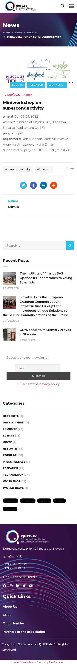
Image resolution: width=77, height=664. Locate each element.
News (18, 32)
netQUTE (10, 448)
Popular (10, 455)
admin (28, 94)
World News (13, 488)
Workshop (57, 84)
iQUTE (7, 442)
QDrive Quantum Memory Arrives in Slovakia (45, 332)
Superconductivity (17, 169)
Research (36, 84)
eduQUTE (10, 429)
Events (32, 32)
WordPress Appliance (24, 662)
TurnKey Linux (56, 662)
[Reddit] (53, 185)
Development (14, 422)
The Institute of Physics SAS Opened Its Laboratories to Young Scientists (46, 278)
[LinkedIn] (43, 185)
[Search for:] (38, 245)
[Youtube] (30, 585)
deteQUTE (11, 416)
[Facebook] (33, 185)
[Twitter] (23, 185)
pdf (20, 133)
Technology (13, 474)
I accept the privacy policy (40, 384)
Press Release (14, 461)
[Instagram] (11, 585)
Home (6, 32)
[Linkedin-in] (17, 585)
